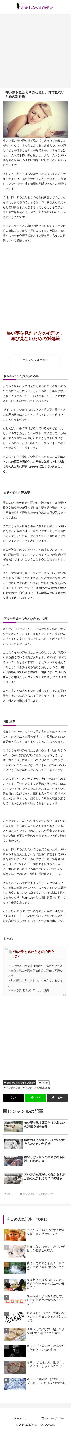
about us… (19, 1418)
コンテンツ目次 (32, 360)
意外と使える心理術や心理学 (21, 1082)
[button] (57, 1098)
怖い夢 (45, 1082)
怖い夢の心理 (13, 1087)
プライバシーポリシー (52, 1418)
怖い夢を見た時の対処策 (38, 1087)
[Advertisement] (35, 51)
